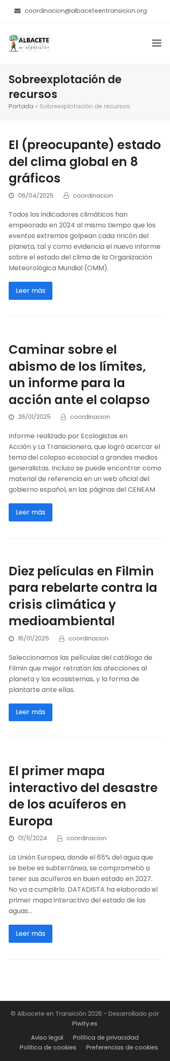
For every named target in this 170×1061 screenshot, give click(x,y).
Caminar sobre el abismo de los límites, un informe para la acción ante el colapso (79, 374)
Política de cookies (48, 1047)
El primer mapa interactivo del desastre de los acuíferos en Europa (83, 796)
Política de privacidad (106, 1037)
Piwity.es (84, 1023)
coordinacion (93, 196)
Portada (21, 106)
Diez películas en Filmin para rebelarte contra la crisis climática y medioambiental (83, 596)
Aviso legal (47, 1037)
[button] (156, 43)
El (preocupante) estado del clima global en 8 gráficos (85, 161)
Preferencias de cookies (122, 1047)
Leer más (30, 290)
